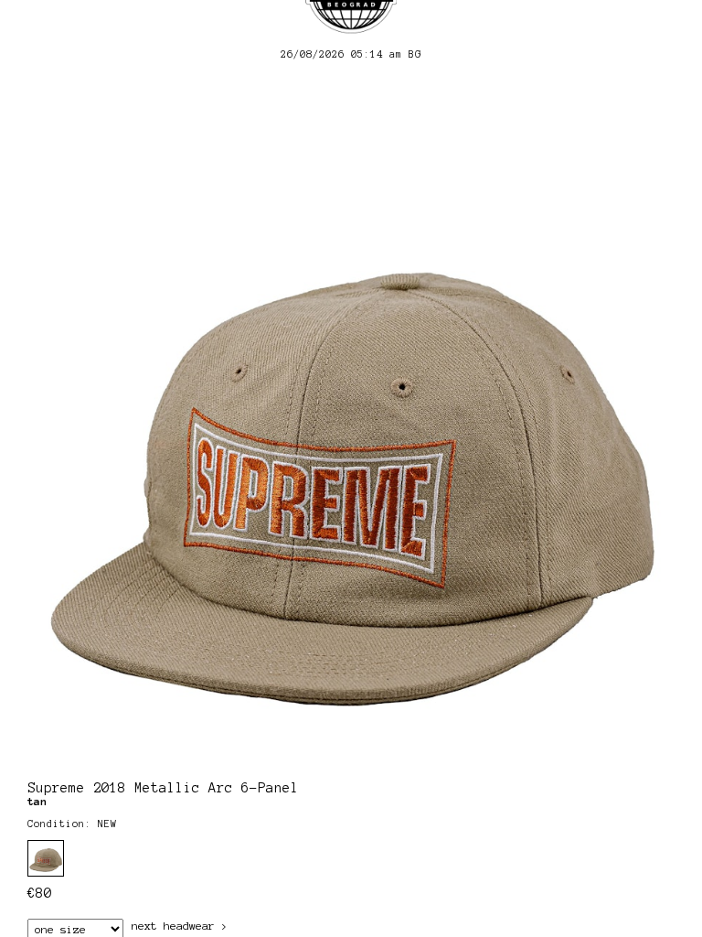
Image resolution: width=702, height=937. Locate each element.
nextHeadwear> (180, 926)
